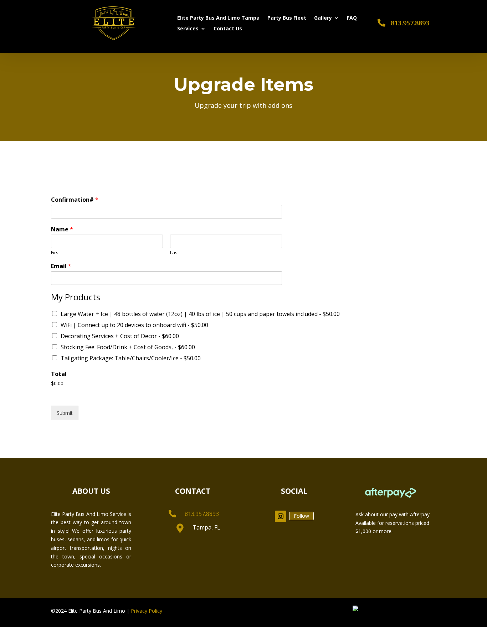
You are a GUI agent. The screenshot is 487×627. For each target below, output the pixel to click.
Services (188, 29)
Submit (65, 413)
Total (59, 374)
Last (174, 253)
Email (61, 266)
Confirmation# (74, 200)
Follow (301, 515)
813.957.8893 (410, 23)
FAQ (352, 18)
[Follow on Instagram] (280, 516)
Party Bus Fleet (286, 18)
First (55, 253)
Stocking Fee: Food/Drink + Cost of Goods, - (128, 347)
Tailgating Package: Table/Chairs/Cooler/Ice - (131, 358)
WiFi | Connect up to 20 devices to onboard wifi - (134, 325)
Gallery (323, 18)
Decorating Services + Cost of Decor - (120, 336)
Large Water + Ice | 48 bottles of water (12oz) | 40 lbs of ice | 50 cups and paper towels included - (200, 314)
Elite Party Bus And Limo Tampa (218, 18)
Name (62, 229)
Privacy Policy (146, 610)
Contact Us (228, 29)
